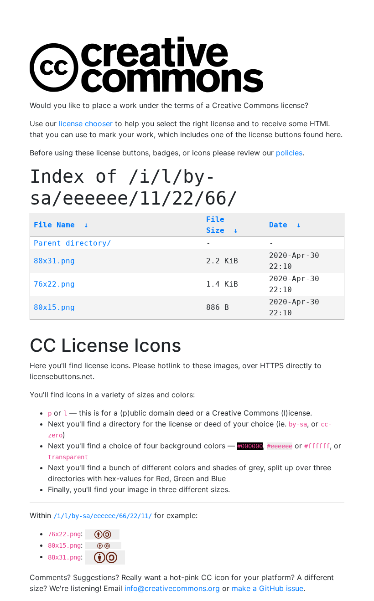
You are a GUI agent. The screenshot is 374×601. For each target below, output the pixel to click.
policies (289, 152)
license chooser (86, 123)
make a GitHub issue (267, 588)
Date (278, 225)
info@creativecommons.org (172, 588)
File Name (54, 225)
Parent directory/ (72, 243)
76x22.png (54, 284)
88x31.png (54, 261)
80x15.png (54, 307)
